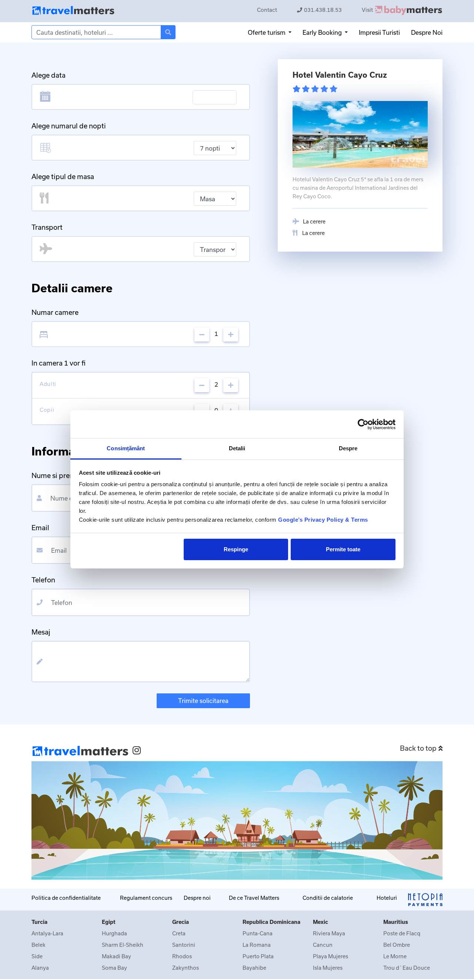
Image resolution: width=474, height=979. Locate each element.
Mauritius (395, 922)
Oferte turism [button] (267, 32)
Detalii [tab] (237, 448)
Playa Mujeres (330, 956)
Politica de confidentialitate (66, 898)
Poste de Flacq (401, 933)
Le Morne (395, 956)
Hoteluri (387, 898)
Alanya (40, 968)
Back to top (418, 748)
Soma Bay (114, 968)
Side (37, 956)
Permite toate (343, 549)
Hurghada (114, 933)
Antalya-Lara (47, 933)
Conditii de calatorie (328, 898)
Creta (179, 933)
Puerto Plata (258, 956)
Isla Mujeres (328, 968)
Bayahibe (254, 968)
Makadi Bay (116, 956)
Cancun (323, 945)
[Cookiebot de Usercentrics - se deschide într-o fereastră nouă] (363, 424)
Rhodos (182, 956)
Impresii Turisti (379, 32)
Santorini (183, 945)
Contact (267, 10)
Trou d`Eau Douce (406, 968)
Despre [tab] (348, 448)
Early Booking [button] (323, 32)
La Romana (257, 945)
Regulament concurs (146, 898)
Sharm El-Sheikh (122, 945)
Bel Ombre (396, 945)
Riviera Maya (329, 933)
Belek (38, 945)
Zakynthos (185, 968)
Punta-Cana (258, 933)
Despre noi (197, 898)
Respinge (236, 549)
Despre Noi (427, 32)
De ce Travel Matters (254, 898)
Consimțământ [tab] (126, 448)
